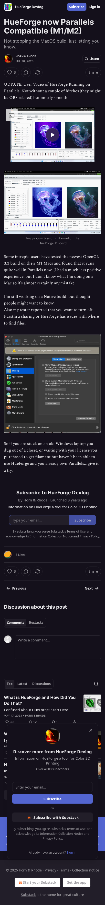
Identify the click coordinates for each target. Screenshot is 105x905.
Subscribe (76, 7)
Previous (19, 588)
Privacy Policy (52, 838)
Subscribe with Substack (56, 817)
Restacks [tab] (36, 622)
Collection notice (85, 870)
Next (89, 588)
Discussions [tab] (41, 684)
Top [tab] (9, 684)
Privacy (50, 870)
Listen (94, 59)
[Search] (96, 684)
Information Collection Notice (61, 833)
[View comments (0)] (26, 72)
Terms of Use (76, 828)
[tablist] (25, 622)
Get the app (76, 882)
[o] (52, 135)
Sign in (94, 7)
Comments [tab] (15, 622)
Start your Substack (39, 882)
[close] (91, 730)
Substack (28, 894)
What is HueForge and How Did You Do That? (40, 700)
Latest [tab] (22, 684)
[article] (52, 710)
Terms (64, 870)
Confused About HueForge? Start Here (36, 709)
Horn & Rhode (26, 56)
